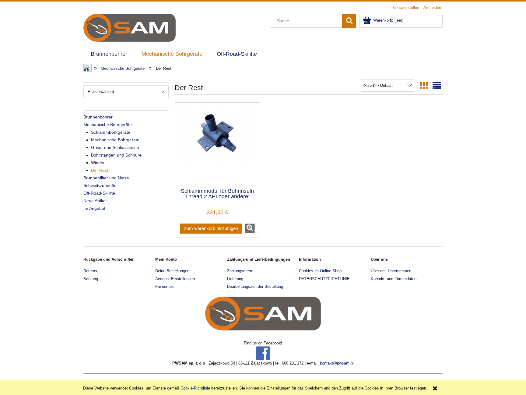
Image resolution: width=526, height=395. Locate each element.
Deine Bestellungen (172, 271)
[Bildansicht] (424, 85)
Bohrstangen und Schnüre (116, 155)
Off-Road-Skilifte (99, 193)
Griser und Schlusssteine (115, 147)
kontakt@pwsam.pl (337, 363)
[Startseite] (129, 27)
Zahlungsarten (239, 271)
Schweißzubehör (99, 185)
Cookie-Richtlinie (195, 388)
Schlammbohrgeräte (110, 132)
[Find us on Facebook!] (263, 353)
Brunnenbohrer (98, 117)
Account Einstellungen (175, 279)
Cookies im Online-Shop (320, 271)
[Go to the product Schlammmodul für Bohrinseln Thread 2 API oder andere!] (217, 145)
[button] (250, 228)
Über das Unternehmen (391, 271)
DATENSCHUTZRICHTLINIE (324, 279)
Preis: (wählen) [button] (101, 91)
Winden (98, 162)
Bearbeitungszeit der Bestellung (255, 286)
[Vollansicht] (437, 85)
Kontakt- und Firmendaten (393, 279)
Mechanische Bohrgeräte (107, 124)
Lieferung (235, 279)
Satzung (90, 279)
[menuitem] (108, 54)
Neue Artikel (95, 200)
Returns (90, 271)
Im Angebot (94, 208)
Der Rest (99, 170)
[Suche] (349, 21)
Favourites (164, 286)
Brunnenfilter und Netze (106, 177)
